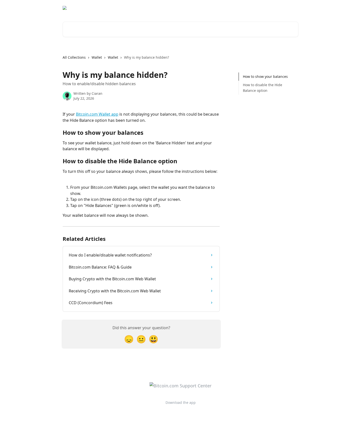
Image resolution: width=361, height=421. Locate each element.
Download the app (254, 8)
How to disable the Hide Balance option (262, 87)
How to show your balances (265, 76)
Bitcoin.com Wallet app (97, 114)
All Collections (74, 57)
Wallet (97, 57)
